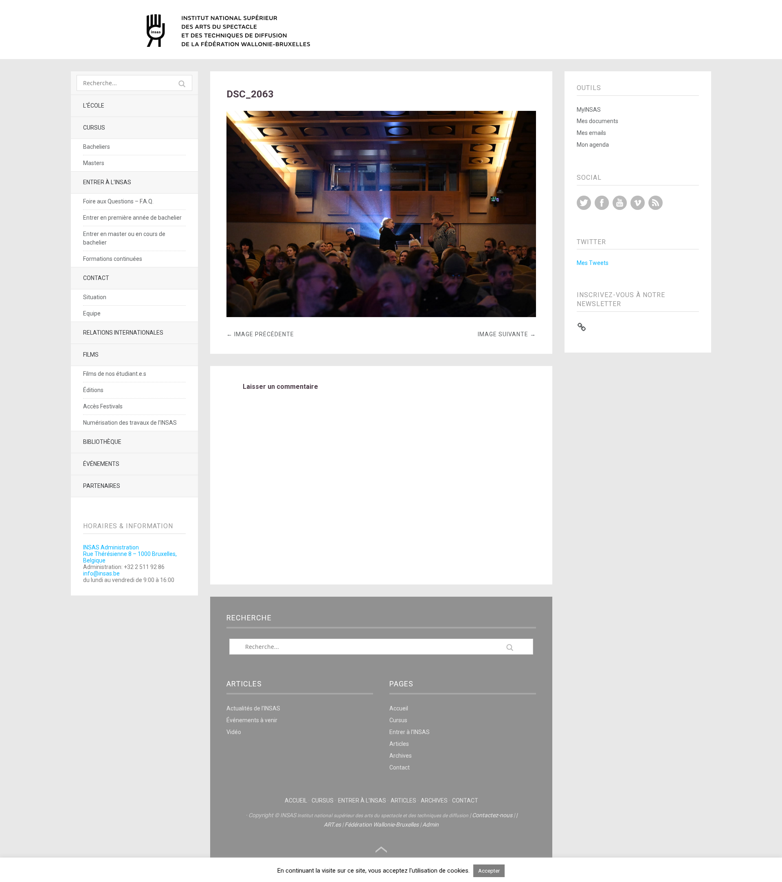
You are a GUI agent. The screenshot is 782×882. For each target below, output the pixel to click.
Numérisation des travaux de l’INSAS (130, 422)
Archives (400, 755)
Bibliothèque (102, 442)
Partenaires (101, 486)
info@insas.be (101, 573)
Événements (101, 464)
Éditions (93, 390)
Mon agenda (593, 144)
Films (91, 354)
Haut (381, 849)
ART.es (332, 824)
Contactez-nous (492, 815)
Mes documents (597, 121)
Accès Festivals (103, 406)
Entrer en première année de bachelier (132, 217)
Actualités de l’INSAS (253, 708)
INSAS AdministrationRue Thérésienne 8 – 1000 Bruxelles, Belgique (130, 554)
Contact (96, 278)
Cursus (94, 127)
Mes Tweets (592, 263)
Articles (399, 744)
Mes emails (591, 133)
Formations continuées (112, 259)
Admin (430, 824)
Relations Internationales (123, 332)
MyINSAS (589, 109)
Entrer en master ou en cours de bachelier (124, 238)
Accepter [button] (489, 871)
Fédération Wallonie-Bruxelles (382, 824)
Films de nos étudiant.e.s (114, 373)
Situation (94, 297)
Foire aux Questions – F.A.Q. (118, 201)
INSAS (228, 30)
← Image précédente (260, 334)
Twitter (584, 203)
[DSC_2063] (381, 315)
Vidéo (233, 732)
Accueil (398, 708)
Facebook (602, 203)
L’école (93, 105)
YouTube (620, 203)
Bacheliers (96, 146)
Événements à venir (251, 720)
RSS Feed (655, 203)
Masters (93, 163)
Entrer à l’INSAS (107, 182)
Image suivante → (507, 334)
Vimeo (637, 203)
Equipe (92, 313)
